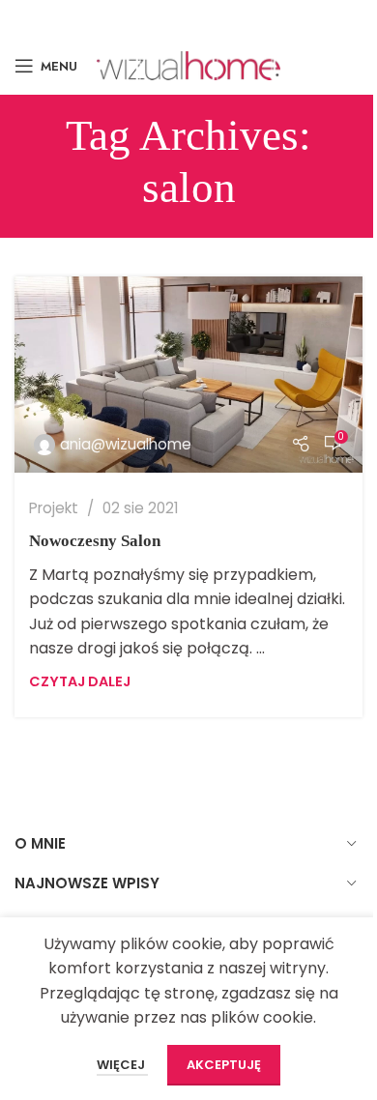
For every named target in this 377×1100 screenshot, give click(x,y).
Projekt (53, 508)
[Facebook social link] (132, 18)
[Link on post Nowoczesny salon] (188, 374)
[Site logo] (188, 64)
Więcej (122, 1065)
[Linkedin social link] (242, 18)
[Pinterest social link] (215, 18)
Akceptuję (224, 1065)
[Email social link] (187, 18)
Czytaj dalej (79, 681)
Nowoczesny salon (94, 541)
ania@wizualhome (125, 444)
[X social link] (158, 18)
